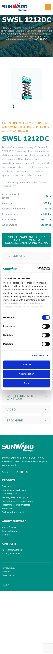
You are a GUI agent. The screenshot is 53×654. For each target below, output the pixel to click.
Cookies (6, 571)
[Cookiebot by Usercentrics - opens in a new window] (38, 268)
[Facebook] (12, 472)
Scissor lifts (29, 28)
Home (6, 28)
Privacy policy (8, 568)
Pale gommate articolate (14, 490)
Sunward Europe (10, 531)
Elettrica (46, 219)
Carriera (6, 534)
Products (16, 28)
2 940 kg (46, 214)
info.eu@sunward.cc (12, 549)
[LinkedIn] (17, 472)
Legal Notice (8, 575)
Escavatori (7, 486)
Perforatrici (7, 508)
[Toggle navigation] (48, 7)
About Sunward (9, 527)
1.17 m (48, 208)
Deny (26, 383)
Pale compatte (9, 493)
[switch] (46, 326)
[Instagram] (27, 472)
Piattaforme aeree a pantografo (17, 501)
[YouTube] (22, 472)
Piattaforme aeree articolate (16, 504)
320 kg (47, 203)
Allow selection (26, 374)
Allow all (26, 364)
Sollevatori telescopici (13, 512)
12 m (48, 196)
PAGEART (7, 584)
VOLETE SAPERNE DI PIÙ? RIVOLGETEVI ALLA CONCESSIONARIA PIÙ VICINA (26, 240)
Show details (37, 355)
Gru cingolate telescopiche (15, 497)
